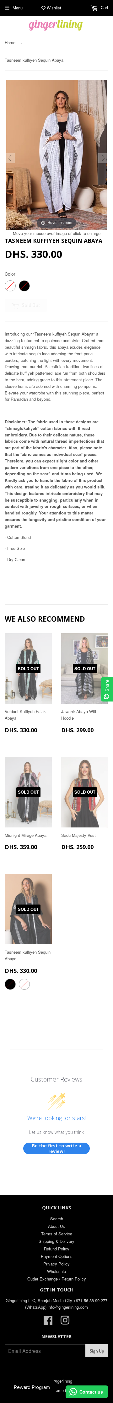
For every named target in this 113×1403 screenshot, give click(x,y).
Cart (104, 7)
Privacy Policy (56, 1264)
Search (56, 1219)
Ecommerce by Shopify (63, 1390)
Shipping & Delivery (56, 1241)
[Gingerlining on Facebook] (48, 1322)
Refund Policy (56, 1249)
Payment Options (57, 1256)
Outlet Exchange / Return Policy (56, 1279)
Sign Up (96, 1351)
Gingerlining (61, 1381)
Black (24, 285)
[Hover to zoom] (56, 154)
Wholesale (56, 1271)
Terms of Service (56, 1234)
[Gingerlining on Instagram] (65, 1322)
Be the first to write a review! (56, 1148)
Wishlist (53, 8)
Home (10, 42)
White (10, 285)
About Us (56, 1226)
